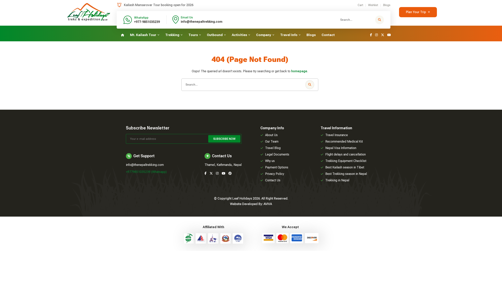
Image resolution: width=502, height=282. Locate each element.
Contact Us (272, 180)
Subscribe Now (224, 138)
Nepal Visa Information (340, 148)
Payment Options (276, 167)
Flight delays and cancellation (345, 154)
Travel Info (288, 35)
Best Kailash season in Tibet (344, 167)
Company (263, 35)
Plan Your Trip (416, 12)
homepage (299, 71)
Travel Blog (273, 148)
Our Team (271, 141)
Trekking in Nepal (337, 180)
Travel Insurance (336, 135)
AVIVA (268, 204)
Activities (239, 35)
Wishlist (373, 5)
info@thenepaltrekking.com (201, 22)
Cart (360, 5)
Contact (328, 35)
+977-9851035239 (147, 22)
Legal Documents (277, 154)
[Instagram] (376, 35)
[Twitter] (382, 35)
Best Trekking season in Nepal (346, 174)
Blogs (386, 5)
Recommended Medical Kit (344, 141)
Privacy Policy (274, 174)
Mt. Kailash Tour (143, 35)
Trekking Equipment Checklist (345, 161)
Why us (270, 161)
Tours (193, 35)
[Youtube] (389, 35)
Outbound (215, 35)
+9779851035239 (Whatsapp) (146, 172)
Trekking (172, 35)
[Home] (122, 35)
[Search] (379, 19)
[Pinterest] (230, 173)
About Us (271, 135)
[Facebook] (371, 35)
